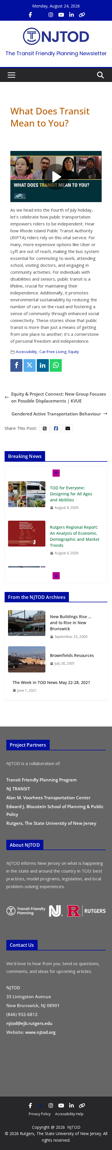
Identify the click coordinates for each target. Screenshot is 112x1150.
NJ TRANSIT (18, 788)
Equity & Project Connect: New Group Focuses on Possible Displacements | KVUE (58, 397)
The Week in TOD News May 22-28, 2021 (51, 682)
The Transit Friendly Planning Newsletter (56, 53)
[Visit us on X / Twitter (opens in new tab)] (40, 15)
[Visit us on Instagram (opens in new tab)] (51, 15)
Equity (73, 351)
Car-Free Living (52, 351)
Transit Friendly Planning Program (41, 780)
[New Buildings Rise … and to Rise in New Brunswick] (26, 626)
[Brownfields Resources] (26, 659)
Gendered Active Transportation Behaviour (56, 414)
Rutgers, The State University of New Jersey (51, 823)
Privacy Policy (40, 1113)
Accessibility (26, 351)
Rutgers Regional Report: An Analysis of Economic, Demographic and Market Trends (74, 497)
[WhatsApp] (56, 365)
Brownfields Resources (72, 655)
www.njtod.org (40, 1032)
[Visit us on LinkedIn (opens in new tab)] (71, 15)
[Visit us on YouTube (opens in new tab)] (61, 15)
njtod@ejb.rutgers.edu (29, 1023)
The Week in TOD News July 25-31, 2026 (72, 536)
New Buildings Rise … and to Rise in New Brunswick (70, 622)
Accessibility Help (69, 1113)
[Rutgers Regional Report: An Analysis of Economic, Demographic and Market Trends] (26, 494)
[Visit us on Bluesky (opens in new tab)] (82, 15)
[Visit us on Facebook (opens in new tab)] (30, 15)
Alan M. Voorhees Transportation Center (48, 797)
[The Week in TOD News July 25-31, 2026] (26, 540)
